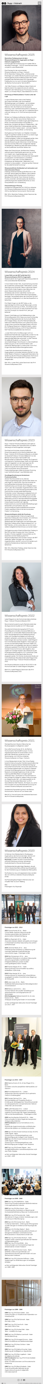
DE (2, 1383)
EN (5, 1383)
